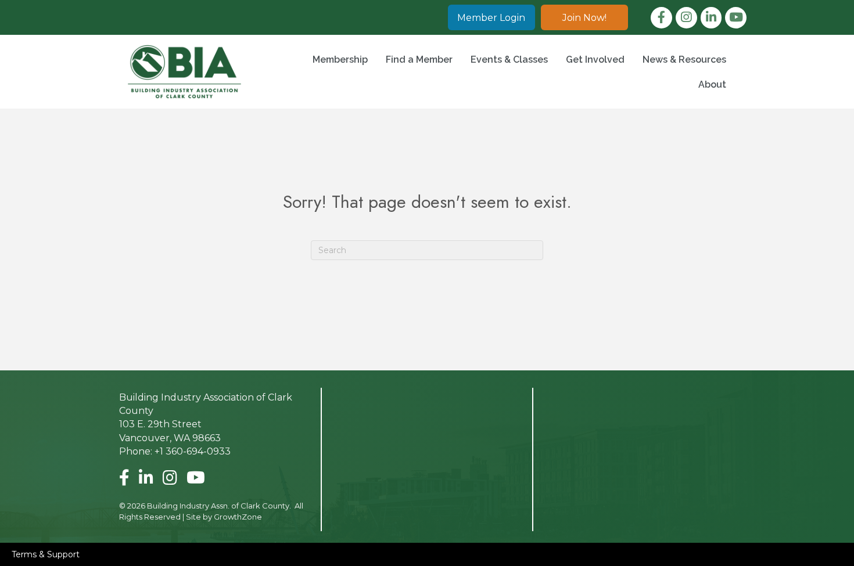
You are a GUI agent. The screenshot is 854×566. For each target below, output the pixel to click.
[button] (491, 17)
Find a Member (419, 59)
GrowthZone (238, 516)
